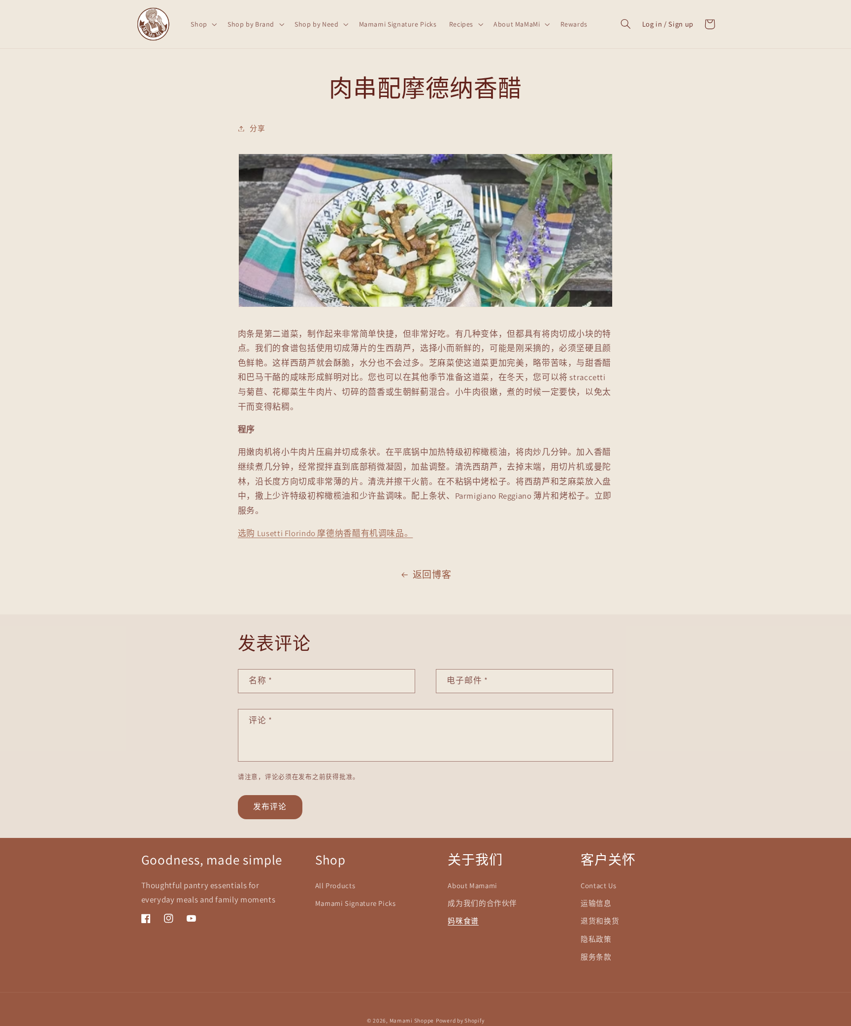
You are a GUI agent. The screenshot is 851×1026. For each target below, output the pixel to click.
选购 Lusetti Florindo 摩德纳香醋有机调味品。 (325, 533)
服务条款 (596, 957)
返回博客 (432, 574)
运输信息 (596, 903)
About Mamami (472, 885)
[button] (203, 23)
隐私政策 (596, 939)
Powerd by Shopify (460, 1020)
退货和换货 (600, 921)
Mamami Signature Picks (355, 903)
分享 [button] (257, 128)
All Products (335, 885)
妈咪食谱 (463, 921)
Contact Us (598, 885)
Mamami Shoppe (412, 1020)
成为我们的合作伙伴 (482, 903)
